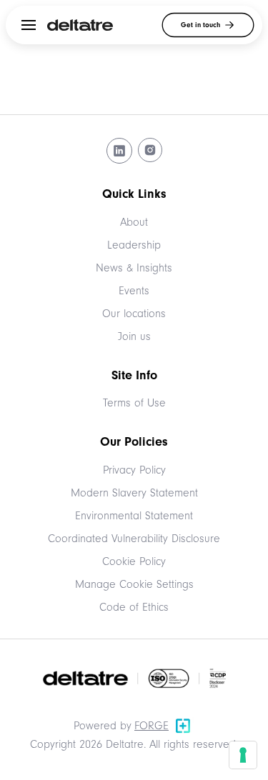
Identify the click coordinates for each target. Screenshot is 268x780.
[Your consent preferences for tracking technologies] (243, 755)
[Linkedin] (119, 151)
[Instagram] (150, 151)
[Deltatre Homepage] (80, 24)
